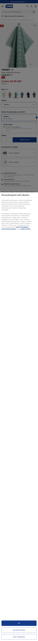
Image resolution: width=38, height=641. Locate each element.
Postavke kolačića (19, 630)
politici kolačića (26, 229)
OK (19, 623)
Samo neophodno (19, 637)
